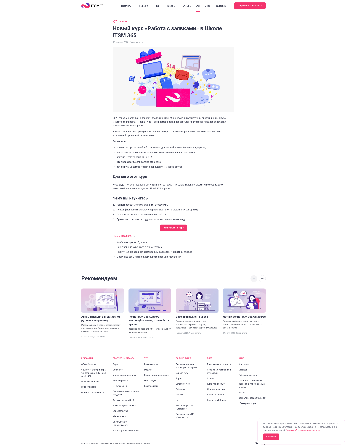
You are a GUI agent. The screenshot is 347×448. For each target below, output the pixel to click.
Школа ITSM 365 (122, 236)
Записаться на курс (173, 227)
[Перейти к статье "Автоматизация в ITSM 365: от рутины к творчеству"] (102, 311)
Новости (123, 21)
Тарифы (171, 6)
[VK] (257, 443)
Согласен (271, 436)
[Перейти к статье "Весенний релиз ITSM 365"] (197, 309)
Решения (143, 6)
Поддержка (220, 6)
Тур (157, 6)
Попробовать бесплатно (249, 5)
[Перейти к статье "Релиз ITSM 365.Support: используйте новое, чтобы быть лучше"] (149, 311)
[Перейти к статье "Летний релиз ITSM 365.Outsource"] (244, 309)
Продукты (126, 6)
